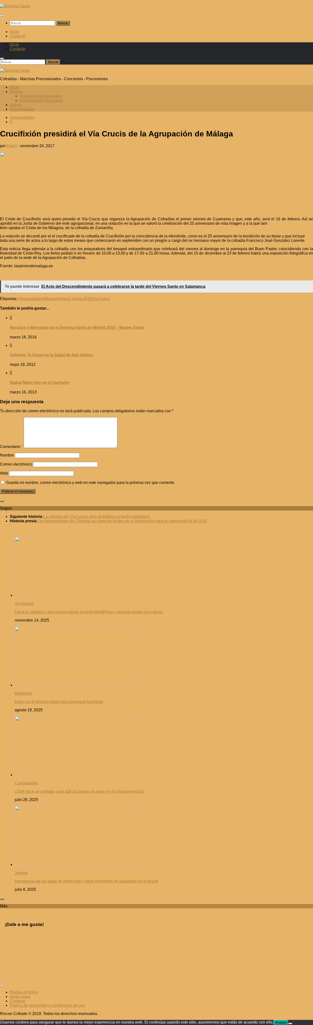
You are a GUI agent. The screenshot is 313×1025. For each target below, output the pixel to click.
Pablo (12, 146)
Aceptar (280, 1022)
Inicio (14, 32)
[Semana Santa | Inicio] (15, 6)
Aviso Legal (20, 996)
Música (16, 91)
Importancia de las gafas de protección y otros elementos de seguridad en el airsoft (86, 881)
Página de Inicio (24, 992)
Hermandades (22, 109)
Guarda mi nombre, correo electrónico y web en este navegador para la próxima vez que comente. (90, 482)
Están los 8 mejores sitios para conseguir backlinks (59, 702)
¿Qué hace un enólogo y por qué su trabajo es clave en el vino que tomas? (79, 791)
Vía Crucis (101, 299)
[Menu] (2, 15)
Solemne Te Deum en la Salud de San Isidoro (51, 355)
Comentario (11, 447)
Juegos (21, 873)
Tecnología (24, 604)
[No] (290, 1023)
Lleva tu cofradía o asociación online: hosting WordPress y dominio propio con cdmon (89, 612)
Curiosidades (26, 783)
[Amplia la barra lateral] (2, 501)
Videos (16, 105)
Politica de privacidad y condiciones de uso (47, 1005)
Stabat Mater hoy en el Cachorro (39, 382)
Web (4, 473)
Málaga (49, 299)
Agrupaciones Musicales (41, 96)
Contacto (17, 36)
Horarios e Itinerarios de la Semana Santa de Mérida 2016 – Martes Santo (77, 327)
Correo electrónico (16, 464)
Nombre (7, 455)
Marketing (23, 693)
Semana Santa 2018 (74, 299)
